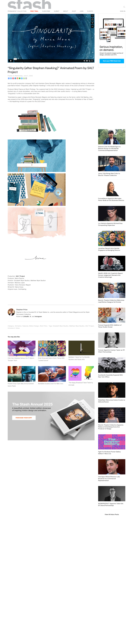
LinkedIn (26, 316)
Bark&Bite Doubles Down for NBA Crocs (50, 384)
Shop (74, 11)
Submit (56, 11)
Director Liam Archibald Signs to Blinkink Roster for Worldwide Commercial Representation (109, 148)
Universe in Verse (14, 328)
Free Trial (34, 11)
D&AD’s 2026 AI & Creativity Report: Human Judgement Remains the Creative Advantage (110, 275)
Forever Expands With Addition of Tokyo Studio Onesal (110, 326)
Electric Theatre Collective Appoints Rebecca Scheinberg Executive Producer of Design (110, 427)
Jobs (81, 11)
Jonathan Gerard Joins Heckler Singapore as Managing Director (109, 249)
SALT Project (20, 276)
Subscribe (46, 11)
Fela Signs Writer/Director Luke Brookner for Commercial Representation (109, 478)
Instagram (38, 316)
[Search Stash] (123, 6)
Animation (18, 326)
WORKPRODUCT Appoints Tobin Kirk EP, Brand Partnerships (110, 504)
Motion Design (34, 326)
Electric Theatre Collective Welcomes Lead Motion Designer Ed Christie (111, 301)
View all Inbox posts (112, 514)
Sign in (122, 11)
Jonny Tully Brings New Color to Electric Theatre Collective (109, 174)
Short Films (43, 326)
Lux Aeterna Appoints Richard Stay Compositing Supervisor (110, 224)
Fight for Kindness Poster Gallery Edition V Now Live (109, 453)
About (65, 11)
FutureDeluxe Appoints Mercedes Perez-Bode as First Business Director (111, 199)
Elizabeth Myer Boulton (60, 326)
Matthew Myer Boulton (76, 326)
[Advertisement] (111, 99)
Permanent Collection (17, 11)
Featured (25, 326)
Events (90, 11)
